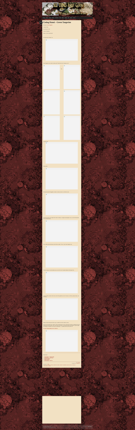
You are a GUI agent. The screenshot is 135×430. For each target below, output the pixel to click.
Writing (44, 17)
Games (50, 17)
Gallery (66, 17)
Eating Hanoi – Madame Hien (49, 356)
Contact (74, 17)
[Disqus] (61, 382)
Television (56, 17)
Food (60, 17)
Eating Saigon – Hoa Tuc (48, 360)
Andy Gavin (90, 426)
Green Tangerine (49, 25)
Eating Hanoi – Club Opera (48, 357)
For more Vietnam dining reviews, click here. (50, 328)
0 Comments (78, 363)
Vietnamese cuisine (47, 365)
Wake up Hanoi (46, 359)
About (71, 17)
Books (47, 17)
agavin (79, 362)
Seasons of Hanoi (47, 358)
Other (63, 17)
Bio (68, 17)
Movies (53, 17)
